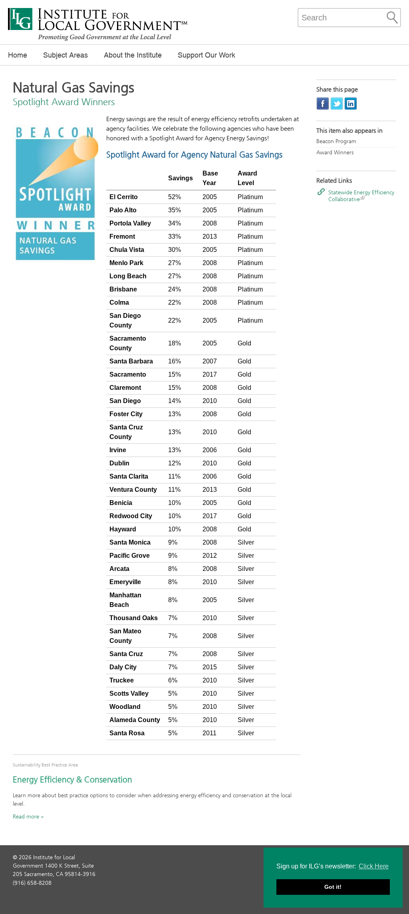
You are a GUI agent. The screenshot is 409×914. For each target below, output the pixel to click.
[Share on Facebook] (322, 103)
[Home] (98, 40)
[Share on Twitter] (336, 103)
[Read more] (55, 195)
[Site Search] (392, 17)
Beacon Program (336, 141)
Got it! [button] (332, 887)
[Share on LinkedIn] (350, 103)
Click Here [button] (374, 866)
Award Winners (334, 152)
